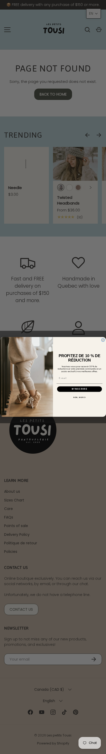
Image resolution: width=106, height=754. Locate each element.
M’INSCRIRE (79, 389)
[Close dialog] (103, 340)
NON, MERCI (79, 397)
